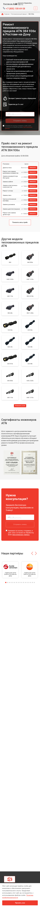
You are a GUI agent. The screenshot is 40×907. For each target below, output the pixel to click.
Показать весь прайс (20, 222)
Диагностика (7, 167)
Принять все (20, 903)
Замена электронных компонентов (10, 186)
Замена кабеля (8, 181)
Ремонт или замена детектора (9, 213)
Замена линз (7, 195)
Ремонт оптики (8, 191)
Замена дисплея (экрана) (11, 209)
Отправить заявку (20, 121)
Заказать (32, 167)
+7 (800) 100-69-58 (15, 8)
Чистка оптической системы (9, 200)
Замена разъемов (9, 204)
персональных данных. (21, 535)
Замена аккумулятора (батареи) (10, 177)
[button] (32, 553)
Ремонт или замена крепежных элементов (10, 172)
